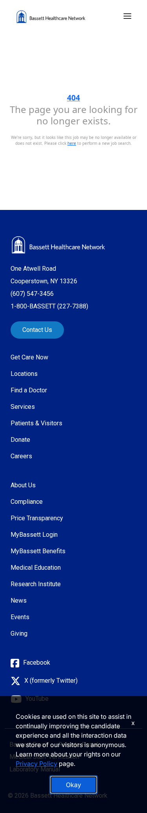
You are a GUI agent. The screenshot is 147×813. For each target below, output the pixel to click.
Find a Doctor (29, 390)
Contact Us (37, 330)
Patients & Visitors (36, 423)
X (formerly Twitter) (51, 680)
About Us (23, 485)
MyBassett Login (34, 534)
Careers (21, 456)
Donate (20, 439)
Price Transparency (37, 518)
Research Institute (36, 584)
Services (23, 406)
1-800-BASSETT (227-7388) (49, 306)
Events (20, 617)
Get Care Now (29, 357)
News (19, 600)
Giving (19, 633)
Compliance (27, 501)
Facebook (36, 662)
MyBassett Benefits (38, 551)
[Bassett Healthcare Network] (58, 245)
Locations (24, 373)
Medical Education (36, 567)
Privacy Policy (36, 763)
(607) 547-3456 (32, 293)
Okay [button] (73, 785)
